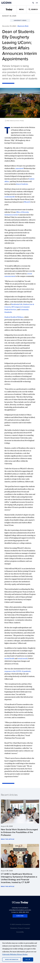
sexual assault (23, 658)
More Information (11, 959)
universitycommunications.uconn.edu (20, 910)
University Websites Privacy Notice (14, 954)
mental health (9, 658)
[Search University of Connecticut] (33, 2)
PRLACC (27, 202)
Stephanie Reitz (22, 26)
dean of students (22, 184)
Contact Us (14, 912)
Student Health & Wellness (14, 317)
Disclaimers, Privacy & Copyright (20, 928)
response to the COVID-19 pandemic (17, 671)
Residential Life (17, 304)
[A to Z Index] (36, 2)
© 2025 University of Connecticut (20, 924)
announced (19, 168)
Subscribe (20, 916)
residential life (9, 197)
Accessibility (20, 932)
